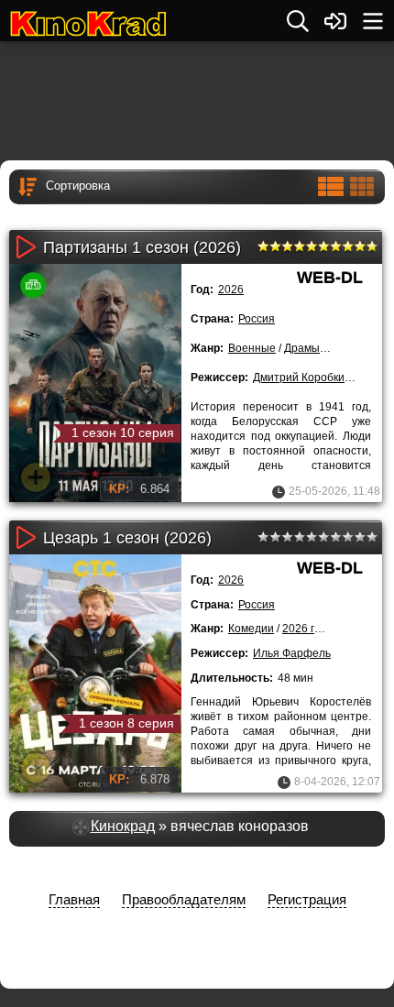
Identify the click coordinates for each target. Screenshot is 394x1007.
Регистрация (307, 899)
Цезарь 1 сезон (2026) (127, 538)
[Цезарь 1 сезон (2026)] (95, 673)
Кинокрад (123, 826)
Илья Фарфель (292, 653)
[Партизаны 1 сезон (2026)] (95, 383)
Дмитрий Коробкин (302, 377)
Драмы (302, 348)
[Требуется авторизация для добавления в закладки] (35, 477)
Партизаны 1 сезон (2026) (142, 247)
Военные (252, 348)
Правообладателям (184, 899)
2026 (231, 289)
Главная (74, 899)
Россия (256, 318)
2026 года (308, 628)
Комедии (251, 628)
